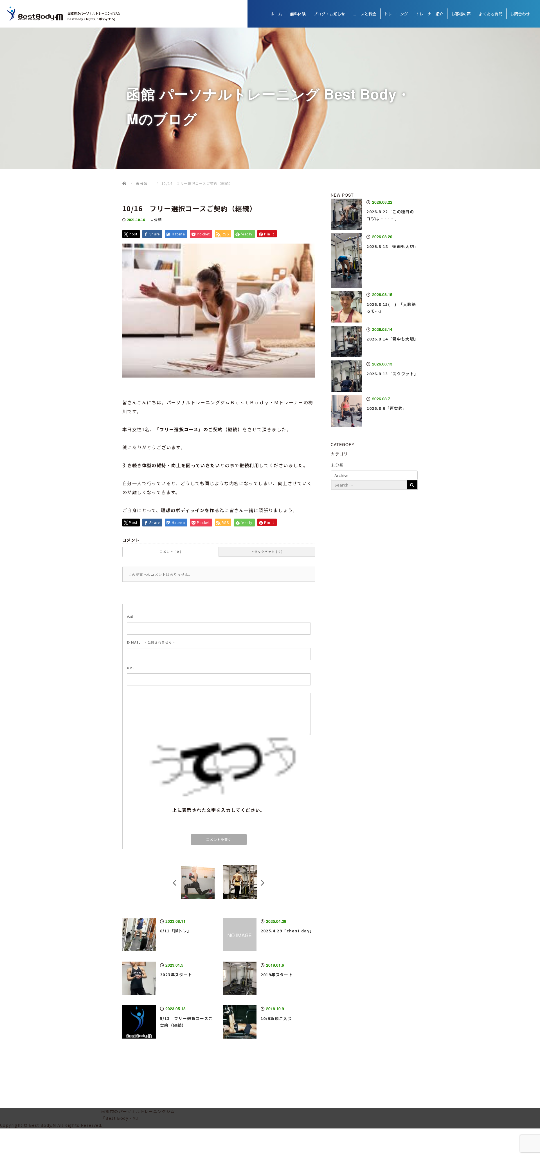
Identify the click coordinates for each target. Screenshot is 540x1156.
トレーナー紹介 (429, 14)
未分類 (156, 219)
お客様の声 (461, 14)
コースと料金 (364, 14)
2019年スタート (277, 974)
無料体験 (298, 14)
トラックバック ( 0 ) (267, 551)
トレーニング (396, 14)
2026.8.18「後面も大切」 (392, 246)
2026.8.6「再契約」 (386, 408)
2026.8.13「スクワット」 (392, 373)
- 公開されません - (151, 642)
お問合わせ (520, 14)
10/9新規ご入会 (276, 1018)
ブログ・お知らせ (329, 14)
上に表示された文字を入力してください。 (218, 810)
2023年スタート (176, 974)
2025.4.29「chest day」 (287, 931)
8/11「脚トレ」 (176, 931)
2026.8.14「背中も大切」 (392, 339)
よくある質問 (490, 14)
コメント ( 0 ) (170, 551)
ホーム (276, 14)
